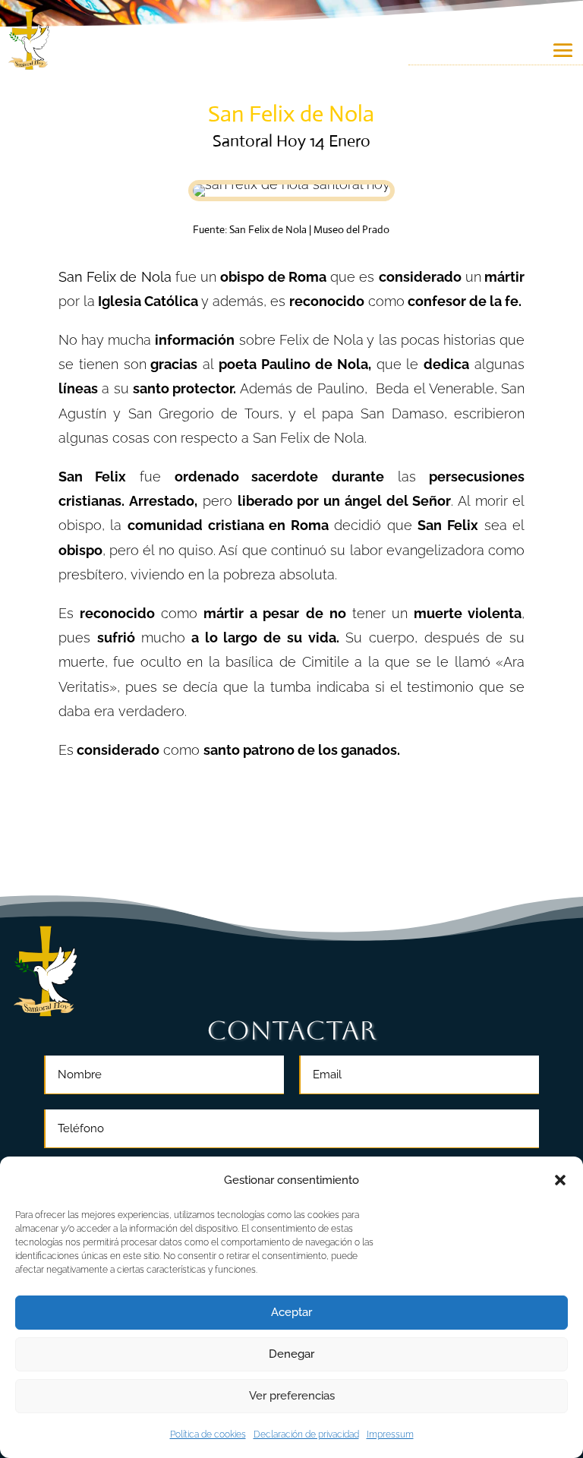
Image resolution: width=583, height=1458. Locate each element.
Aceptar (291, 1312)
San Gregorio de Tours (203, 413)
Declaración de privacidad (306, 1434)
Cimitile (325, 662)
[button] (560, 1180)
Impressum (390, 1434)
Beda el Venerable (434, 388)
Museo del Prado (351, 229)
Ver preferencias (292, 1396)
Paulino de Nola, (316, 364)
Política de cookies (208, 1434)
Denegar (291, 1354)
